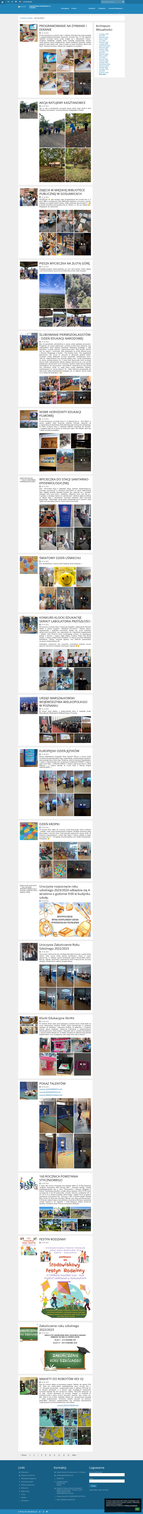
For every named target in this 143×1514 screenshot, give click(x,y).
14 (68, 1455)
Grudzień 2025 (103, 42)
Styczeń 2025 (103, 59)
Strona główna (26, 18)
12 (59, 1455)
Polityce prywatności (131, 1505)
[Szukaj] (123, 2)
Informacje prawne (27, 1482)
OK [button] (137, 1509)
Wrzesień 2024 (104, 66)
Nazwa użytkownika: (95, 1472)
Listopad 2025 (103, 44)
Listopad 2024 (103, 62)
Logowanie (27, 2)
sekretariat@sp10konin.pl (65, 1475)
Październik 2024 (104, 64)
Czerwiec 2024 (103, 69)
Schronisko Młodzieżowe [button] (115, 8)
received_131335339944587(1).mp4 (50, 1089)
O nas (23, 1494)
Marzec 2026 (103, 39)
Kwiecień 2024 (103, 73)
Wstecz (24, 1455)
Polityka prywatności (28, 1485)
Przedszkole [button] (102, 8)
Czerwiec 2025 (103, 51)
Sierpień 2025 (103, 49)
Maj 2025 (102, 52)
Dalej (74, 1455)
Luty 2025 (102, 57)
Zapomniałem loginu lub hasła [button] (98, 1490)
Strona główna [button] (65, 8)
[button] (16, 1)
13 (64, 1455)
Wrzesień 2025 (104, 47)
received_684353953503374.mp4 (50, 1092)
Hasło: (91, 1478)
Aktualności (39, 18)
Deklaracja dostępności (28, 1478)
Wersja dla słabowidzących (28, 1512)
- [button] (44, 1512)
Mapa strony (25, 1491)
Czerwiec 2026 (103, 34)
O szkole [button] (73, 8)
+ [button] (9, 1)
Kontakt (23, 1497)
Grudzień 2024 (103, 61)
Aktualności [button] (83, 8)
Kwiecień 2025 (103, 54)
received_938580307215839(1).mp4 (50, 1095)
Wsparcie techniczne (28, 1475)
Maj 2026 (102, 36)
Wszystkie (102, 74)
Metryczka (24, 1488)
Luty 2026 (102, 41)
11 (54, 1455)
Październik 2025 (104, 46)
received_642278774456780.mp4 (67, 1405)
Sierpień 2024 (103, 67)
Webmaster (25, 1472)
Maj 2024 (102, 71)
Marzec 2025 (103, 56)
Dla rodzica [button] (92, 8)
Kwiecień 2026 (103, 37)
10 (50, 1455)
